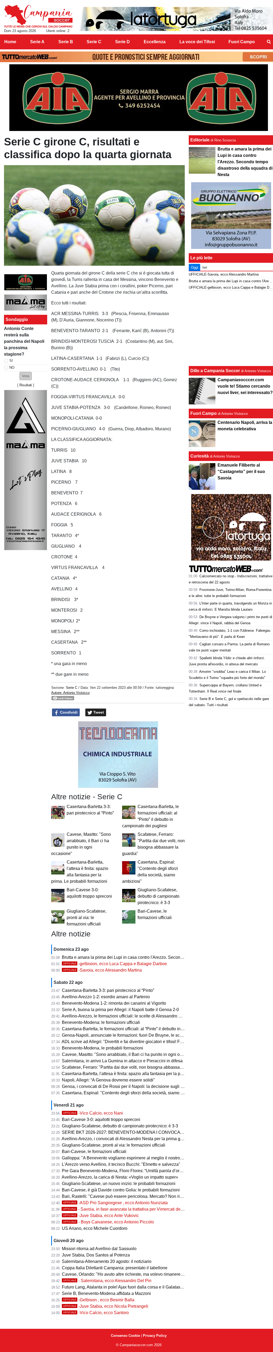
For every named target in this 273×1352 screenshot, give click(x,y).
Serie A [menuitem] (37, 41)
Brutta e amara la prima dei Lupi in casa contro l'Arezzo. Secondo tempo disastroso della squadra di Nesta (162, 957)
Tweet (98, 712)
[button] (25, 376)
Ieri (204, 267)
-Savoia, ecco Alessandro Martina (102, 970)
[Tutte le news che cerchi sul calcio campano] (38, 16)
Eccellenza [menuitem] (155, 41)
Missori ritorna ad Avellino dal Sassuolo (99, 1248)
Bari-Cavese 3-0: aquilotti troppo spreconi (101, 1119)
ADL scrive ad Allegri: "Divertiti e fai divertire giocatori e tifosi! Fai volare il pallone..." (140, 1041)
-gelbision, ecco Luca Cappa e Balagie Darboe (115, 963)
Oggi (194, 267)
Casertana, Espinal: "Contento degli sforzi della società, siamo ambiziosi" (131, 1093)
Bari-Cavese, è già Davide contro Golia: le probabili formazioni (121, 1190)
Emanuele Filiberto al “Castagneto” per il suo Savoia (241, 471)
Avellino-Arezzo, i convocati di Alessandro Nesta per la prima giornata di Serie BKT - (141, 1138)
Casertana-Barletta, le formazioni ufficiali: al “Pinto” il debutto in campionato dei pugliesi (144, 1029)
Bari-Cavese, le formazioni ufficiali (94, 1151)
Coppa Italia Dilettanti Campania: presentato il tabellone (114, 1268)
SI (11, 361)
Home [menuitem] (10, 41)
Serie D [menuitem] (122, 41)
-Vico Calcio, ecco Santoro (96, 1312)
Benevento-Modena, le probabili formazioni (102, 1048)
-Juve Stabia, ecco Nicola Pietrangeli (105, 1306)
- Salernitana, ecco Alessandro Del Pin (107, 1280)
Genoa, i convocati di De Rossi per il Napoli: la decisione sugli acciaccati (130, 1086)
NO (11, 367)
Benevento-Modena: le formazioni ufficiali (101, 1022)
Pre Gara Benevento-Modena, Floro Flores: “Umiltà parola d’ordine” (125, 1170)
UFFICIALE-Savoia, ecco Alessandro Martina (224, 274)
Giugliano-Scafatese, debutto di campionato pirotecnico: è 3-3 (158, 896)
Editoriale (200, 140)
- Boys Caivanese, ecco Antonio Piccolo (108, 1222)
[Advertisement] (231, 328)
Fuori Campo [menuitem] (241, 41)
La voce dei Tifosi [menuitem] (197, 41)
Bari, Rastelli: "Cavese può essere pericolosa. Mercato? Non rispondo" (128, 1196)
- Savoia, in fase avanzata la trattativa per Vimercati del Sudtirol (130, 1209)
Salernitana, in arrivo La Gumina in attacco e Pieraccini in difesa (122, 1061)
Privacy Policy (155, 1336)
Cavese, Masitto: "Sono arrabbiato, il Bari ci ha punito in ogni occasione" (130, 1054)
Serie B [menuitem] (65, 41)
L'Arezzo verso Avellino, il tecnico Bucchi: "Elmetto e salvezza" (121, 1164)
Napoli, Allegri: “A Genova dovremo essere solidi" (108, 1080)
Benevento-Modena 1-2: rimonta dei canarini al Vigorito (114, 1003)
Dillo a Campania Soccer (215, 370)
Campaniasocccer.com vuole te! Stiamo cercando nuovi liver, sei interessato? (245, 386)
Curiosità (199, 456)
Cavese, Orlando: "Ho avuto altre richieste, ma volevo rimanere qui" (125, 1274)
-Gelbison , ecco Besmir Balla (98, 1300)
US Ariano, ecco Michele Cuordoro (94, 1228)
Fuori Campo (203, 413)
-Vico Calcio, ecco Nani (93, 1113)
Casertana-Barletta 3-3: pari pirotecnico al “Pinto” (108, 990)
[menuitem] (268, 42)
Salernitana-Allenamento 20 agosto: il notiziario (106, 1261)
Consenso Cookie (125, 1336)
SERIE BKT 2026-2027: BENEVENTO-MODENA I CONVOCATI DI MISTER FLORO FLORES (151, 1132)
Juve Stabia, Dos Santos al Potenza (96, 1255)
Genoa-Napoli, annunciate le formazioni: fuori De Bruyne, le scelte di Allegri (133, 1035)
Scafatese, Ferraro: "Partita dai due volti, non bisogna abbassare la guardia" (133, 1067)
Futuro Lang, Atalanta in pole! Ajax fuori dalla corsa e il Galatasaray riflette (131, 1287)
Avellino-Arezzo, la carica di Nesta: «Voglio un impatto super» (120, 1177)
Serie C (71, 688)
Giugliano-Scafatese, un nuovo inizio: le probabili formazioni (118, 1183)
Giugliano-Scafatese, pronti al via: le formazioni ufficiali (86, 917)
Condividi (68, 712)
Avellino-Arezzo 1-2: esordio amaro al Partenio (106, 997)
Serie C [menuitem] (94, 41)
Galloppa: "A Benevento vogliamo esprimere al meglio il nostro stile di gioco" (134, 1158)
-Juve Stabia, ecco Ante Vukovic (101, 1215)
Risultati (25, 385)
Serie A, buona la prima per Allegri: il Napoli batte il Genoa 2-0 (120, 1009)
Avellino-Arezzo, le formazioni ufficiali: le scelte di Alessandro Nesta (126, 1016)
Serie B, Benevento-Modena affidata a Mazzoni (106, 1293)
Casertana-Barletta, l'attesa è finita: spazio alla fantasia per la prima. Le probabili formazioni (148, 1073)
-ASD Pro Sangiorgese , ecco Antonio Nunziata (115, 1202)
